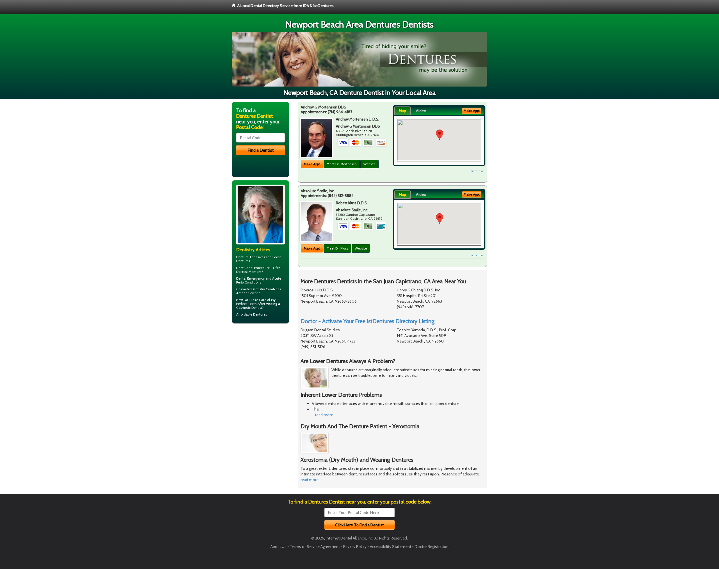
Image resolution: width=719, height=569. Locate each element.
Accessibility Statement (390, 546)
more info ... (477, 171)
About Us (278, 546)
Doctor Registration (432, 546)
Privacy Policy (355, 546)
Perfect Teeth (246, 303)
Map (402, 110)
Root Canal (244, 268)
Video (421, 110)
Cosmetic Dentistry (250, 289)
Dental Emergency (250, 278)
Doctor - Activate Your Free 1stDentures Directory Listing (367, 321)
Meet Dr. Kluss (337, 248)
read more (324, 414)
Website (369, 164)
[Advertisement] (260, 371)
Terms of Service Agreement (315, 546)
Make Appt (312, 164)
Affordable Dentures (251, 314)
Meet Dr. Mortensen (342, 164)
